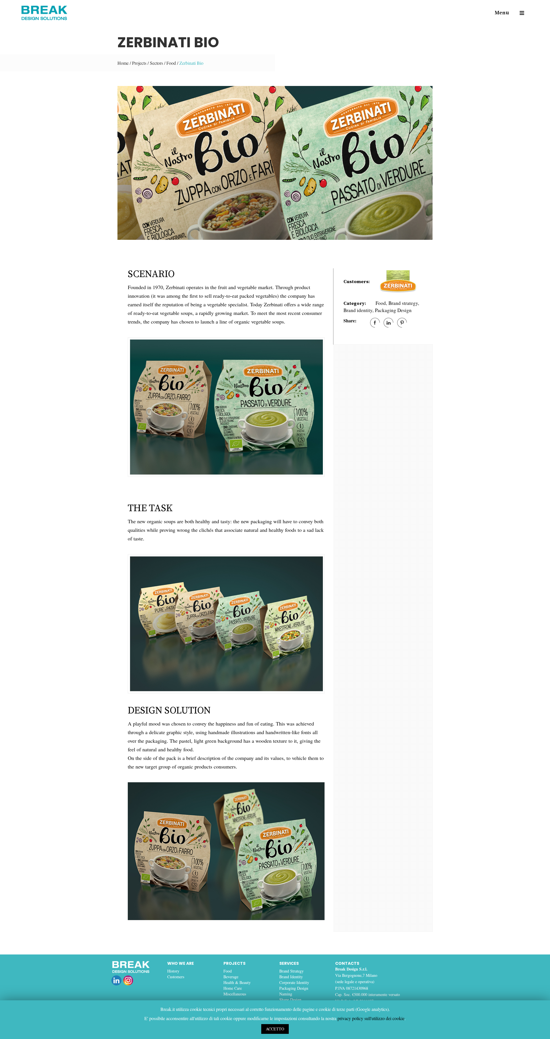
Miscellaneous (234, 994)
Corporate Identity (294, 982)
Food (171, 63)
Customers (175, 976)
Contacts (347, 963)
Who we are (180, 963)
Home (123, 63)
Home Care (232, 988)
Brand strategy (403, 303)
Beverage (230, 976)
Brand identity (357, 310)
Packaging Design (393, 310)
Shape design (290, 999)
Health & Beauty (237, 982)
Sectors (156, 63)
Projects (139, 63)
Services (289, 963)
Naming (285, 994)
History (173, 971)
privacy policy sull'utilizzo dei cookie (370, 1018)
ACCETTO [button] (275, 1029)
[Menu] (519, 12)
